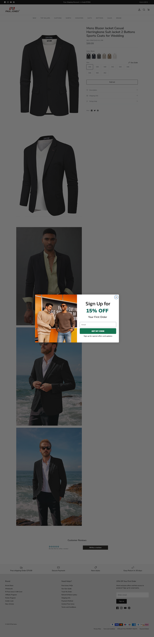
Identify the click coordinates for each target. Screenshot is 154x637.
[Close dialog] (116, 297)
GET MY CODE (98, 331)
